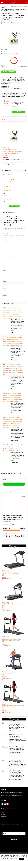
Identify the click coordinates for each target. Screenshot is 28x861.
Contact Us (3, 814)
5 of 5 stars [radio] (8, 237)
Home (2, 6)
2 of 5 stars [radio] (11, 235)
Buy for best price (9, 72)
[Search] (25, 2)
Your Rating (5, 233)
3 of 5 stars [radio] (17, 235)
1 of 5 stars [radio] (5, 235)
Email (4, 288)
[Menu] (1, 2)
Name (4, 281)
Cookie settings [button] (13, 858)
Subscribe (14, 484)
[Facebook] (2, 804)
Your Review (6, 242)
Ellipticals (4, 7)
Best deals (3, 816)
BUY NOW (18, 111)
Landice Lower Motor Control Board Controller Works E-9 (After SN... (18, 102)
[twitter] (5, 804)
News (2, 812)
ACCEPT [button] (21, 858)
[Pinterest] (7, 804)
